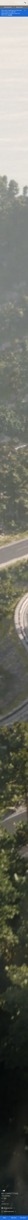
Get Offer (10, 15)
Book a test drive (8, 7)
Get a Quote (23, 1217)
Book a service (19, 7)
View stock (13, 1217)
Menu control (2, 2)
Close (25, 10)
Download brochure (9, 1211)
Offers (4, 1217)
